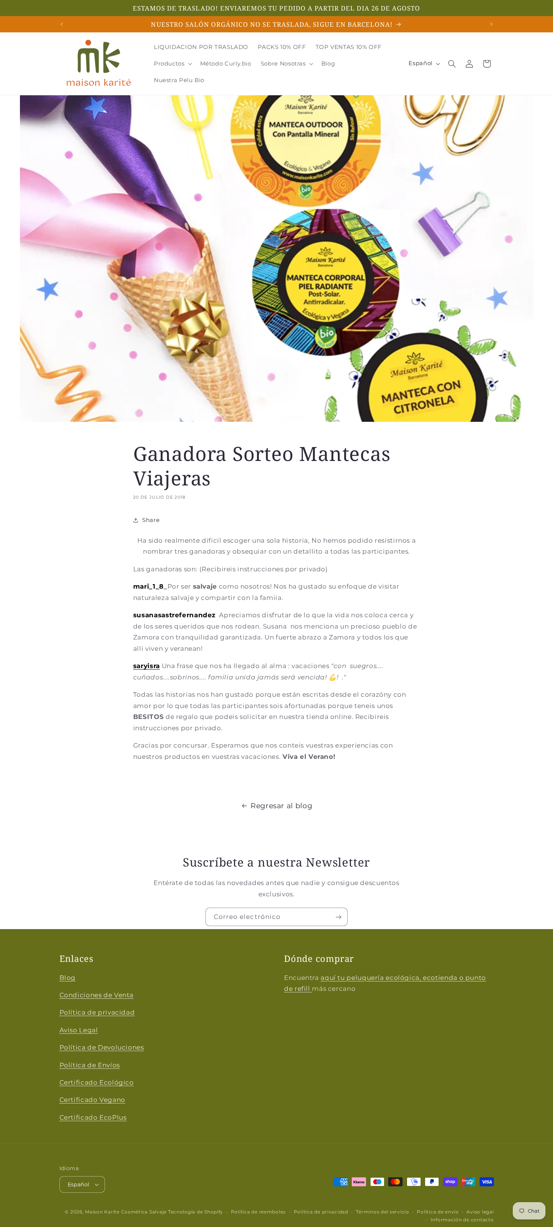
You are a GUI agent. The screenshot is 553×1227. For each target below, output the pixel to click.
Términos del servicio (382, 1212)
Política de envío (438, 1212)
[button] (172, 63)
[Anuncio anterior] (61, 24)
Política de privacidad (97, 1012)
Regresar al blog (281, 805)
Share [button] (151, 520)
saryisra (146, 666)
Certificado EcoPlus (93, 1117)
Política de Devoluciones (101, 1047)
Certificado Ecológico (96, 1082)
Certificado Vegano (92, 1099)
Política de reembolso (258, 1212)
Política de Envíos (89, 1064)
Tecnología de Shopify (195, 1212)
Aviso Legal (78, 1030)
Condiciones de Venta (96, 995)
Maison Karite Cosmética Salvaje (126, 1212)
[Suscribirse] (338, 917)
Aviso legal (480, 1212)
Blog (67, 977)
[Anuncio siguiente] (491, 24)
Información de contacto (462, 1219)
